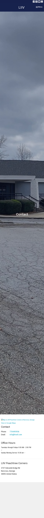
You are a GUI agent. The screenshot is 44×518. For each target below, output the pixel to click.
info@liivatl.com (16, 434)
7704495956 (14, 431)
